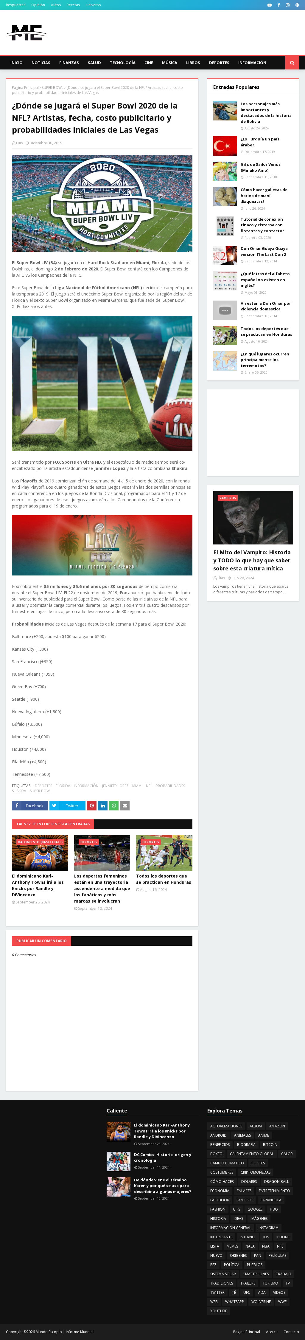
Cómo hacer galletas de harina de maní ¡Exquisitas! (264, 195)
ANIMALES (242, 1135)
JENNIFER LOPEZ (115, 785)
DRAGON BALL (276, 1181)
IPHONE (283, 1237)
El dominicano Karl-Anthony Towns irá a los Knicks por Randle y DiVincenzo (38, 885)
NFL (149, 785)
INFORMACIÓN (86, 785)
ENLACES (244, 1190)
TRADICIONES (221, 1283)
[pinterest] (296, 5)
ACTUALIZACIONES (226, 1126)
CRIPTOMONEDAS (255, 1172)
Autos (56, 4)
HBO (274, 1209)
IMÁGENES (258, 1218)
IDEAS (238, 1218)
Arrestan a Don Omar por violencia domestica (266, 306)
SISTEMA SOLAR (223, 1273)
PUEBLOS (254, 1264)
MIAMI (137, 785)
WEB (214, 1301)
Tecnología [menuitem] (123, 62)
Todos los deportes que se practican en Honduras (163, 879)
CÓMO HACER (222, 1181)
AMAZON (277, 1126)
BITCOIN (270, 1144)
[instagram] (287, 5)
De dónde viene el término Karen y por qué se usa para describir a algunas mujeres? (162, 1185)
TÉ (234, 1292)
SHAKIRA (19, 790)
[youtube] (269, 5)
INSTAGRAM (268, 1227)
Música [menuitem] (169, 62)
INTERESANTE (221, 1237)
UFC (246, 1292)
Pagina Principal (246, 1331)
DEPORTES (43, 785)
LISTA (214, 1246)
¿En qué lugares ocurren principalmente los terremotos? (265, 359)
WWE (282, 1301)
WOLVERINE (261, 1301)
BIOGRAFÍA (246, 1144)
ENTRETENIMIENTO (274, 1190)
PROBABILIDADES (170, 785)
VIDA (262, 1292)
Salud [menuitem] (94, 62)
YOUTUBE (218, 1310)
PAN (257, 1255)
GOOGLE (255, 1209)
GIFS (236, 1209)
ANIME (263, 1135)
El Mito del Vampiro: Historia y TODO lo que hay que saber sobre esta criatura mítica (252, 560)
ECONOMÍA (219, 1190)
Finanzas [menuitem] (69, 62)
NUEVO (216, 1255)
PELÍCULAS (277, 1255)
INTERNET (248, 1237)
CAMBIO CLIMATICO (227, 1163)
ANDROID (218, 1135)
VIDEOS (279, 1292)
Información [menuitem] (252, 62)
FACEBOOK (219, 1200)
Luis (19, 143)
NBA (266, 1246)
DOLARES (249, 1181)
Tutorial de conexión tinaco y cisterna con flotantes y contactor (262, 224)
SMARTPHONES (256, 1273)
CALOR (287, 1153)
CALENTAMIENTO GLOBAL (252, 1153)
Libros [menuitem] (193, 62)
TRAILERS (247, 1283)
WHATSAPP (234, 1301)
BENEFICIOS (220, 1144)
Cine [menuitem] (148, 62)
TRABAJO (283, 1273)
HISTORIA (218, 1218)
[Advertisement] (253, 432)
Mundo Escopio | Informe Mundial (65, 1331)
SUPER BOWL (52, 87)
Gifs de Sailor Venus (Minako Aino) (261, 167)
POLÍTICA (231, 1264)
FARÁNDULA (271, 1200)
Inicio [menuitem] (16, 62)
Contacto (291, 1331)
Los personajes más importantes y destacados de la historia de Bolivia (266, 112)
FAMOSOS (244, 1200)
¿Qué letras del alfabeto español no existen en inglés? (265, 279)
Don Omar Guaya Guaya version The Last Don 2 (264, 251)
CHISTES (258, 1163)
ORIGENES (238, 1255)
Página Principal (25, 87)
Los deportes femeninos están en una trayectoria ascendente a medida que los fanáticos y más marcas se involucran (102, 888)
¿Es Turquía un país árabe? (260, 142)
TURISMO (270, 1283)
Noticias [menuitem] (41, 62)
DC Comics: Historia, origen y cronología (162, 1157)
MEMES (232, 1246)
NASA (250, 1246)
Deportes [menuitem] (219, 62)
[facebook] (278, 5)
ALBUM (256, 1126)
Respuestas (15, 4)
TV (288, 1283)
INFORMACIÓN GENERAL (230, 1227)
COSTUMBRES (221, 1172)
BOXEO (216, 1153)
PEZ (213, 1264)
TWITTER (217, 1292)
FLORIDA (63, 785)
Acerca (272, 1331)
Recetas (73, 4)
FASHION (217, 1209)
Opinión (38, 4)
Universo (93, 4)
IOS (266, 1237)
